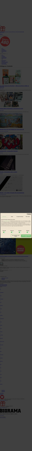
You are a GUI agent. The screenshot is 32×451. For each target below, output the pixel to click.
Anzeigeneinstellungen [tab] (19, 216)
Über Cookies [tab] (28, 216)
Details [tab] (12, 216)
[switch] (12, 232)
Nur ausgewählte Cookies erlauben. (16, 236)
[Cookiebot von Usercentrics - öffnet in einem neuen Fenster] (27, 214)
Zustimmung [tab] (4, 216)
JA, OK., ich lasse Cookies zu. (26, 236)
